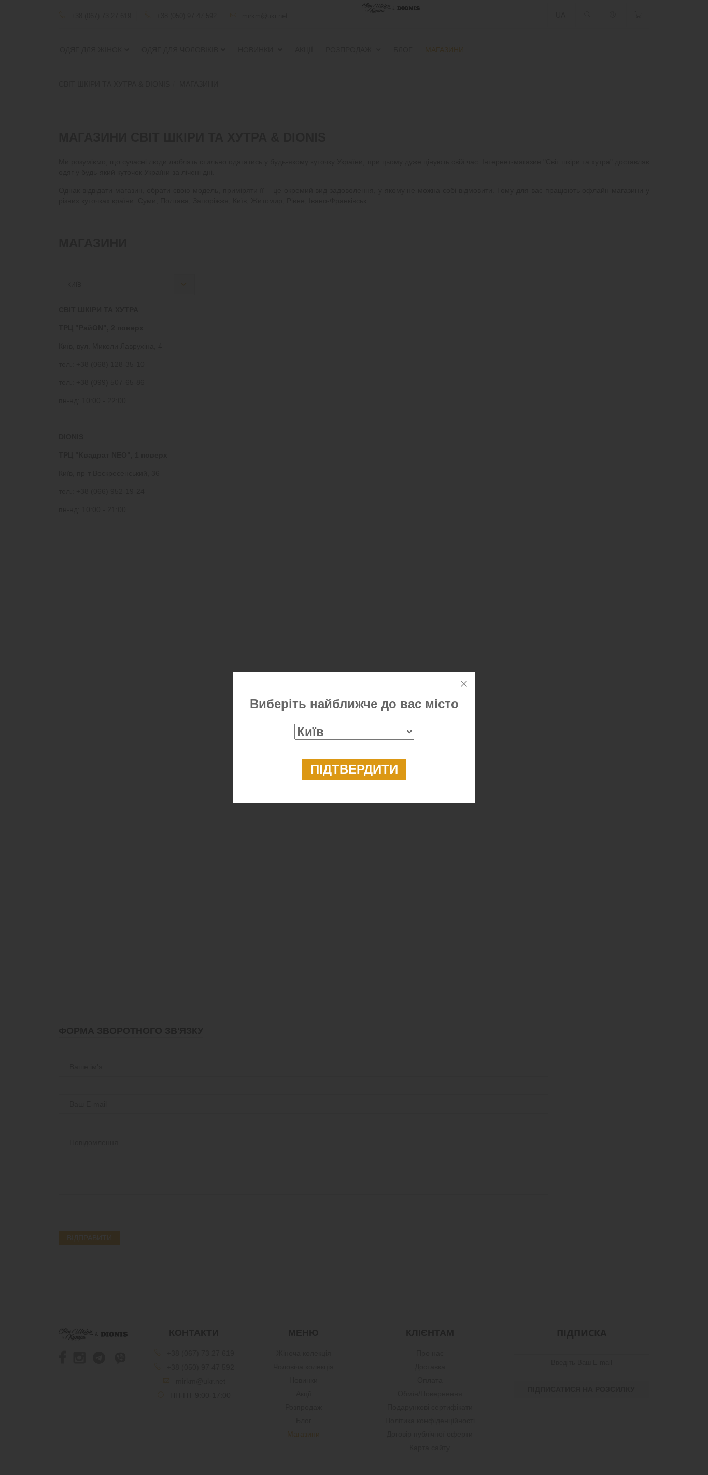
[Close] (463, 683)
